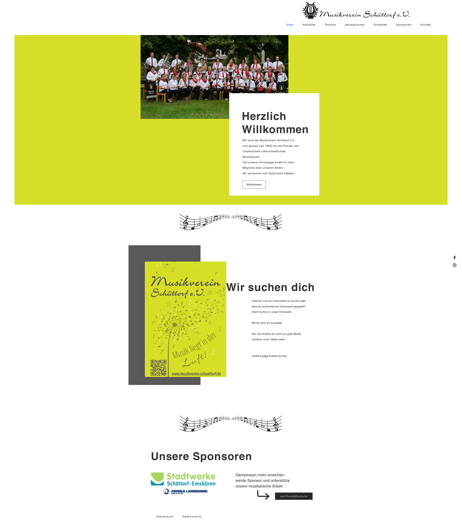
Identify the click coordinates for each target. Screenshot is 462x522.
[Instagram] (454, 265)
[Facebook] (454, 257)
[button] (378, 24)
